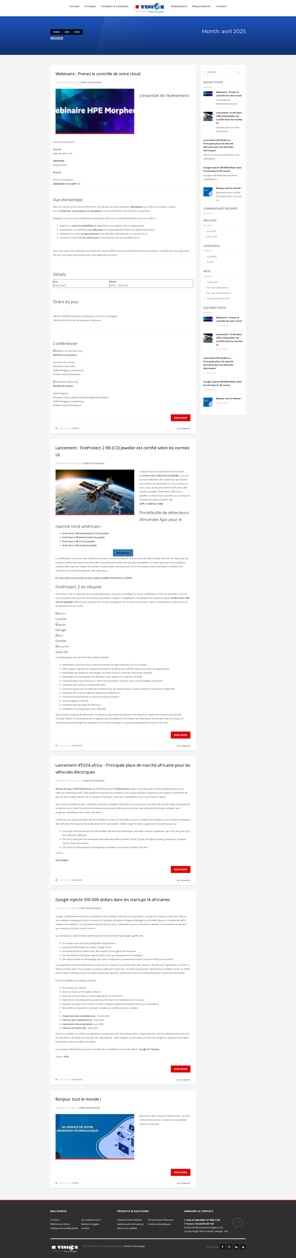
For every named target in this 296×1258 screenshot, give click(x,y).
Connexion (212, 282)
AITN (66, 1056)
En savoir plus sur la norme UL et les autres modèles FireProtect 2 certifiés (94, 577)
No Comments (183, 429)
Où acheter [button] (123, 552)
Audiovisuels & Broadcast (130, 1224)
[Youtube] (243, 1246)
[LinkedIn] (236, 1246)
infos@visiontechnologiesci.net (206, 1227)
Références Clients (60, 1224)
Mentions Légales (90, 1224)
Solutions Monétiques (159, 1224)
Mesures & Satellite (127, 1228)
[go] (238, 72)
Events (75, 428)
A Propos (55, 1219)
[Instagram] (229, 1246)
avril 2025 (212, 231)
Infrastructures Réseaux (160, 1219)
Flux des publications (218, 287)
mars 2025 (212, 236)
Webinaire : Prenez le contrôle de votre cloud (98, 73)
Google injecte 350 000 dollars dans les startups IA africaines (113, 899)
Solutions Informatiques (129, 1219)
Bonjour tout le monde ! (78, 1099)
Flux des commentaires (219, 293)
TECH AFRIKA (62, 860)
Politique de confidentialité (64, 1228)
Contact (85, 1228)
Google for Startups (149, 1049)
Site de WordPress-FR (218, 298)
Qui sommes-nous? (91, 1219)
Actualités (77, 746)
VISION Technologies (91, 82)
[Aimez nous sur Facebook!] (222, 1246)
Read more (180, 417)
